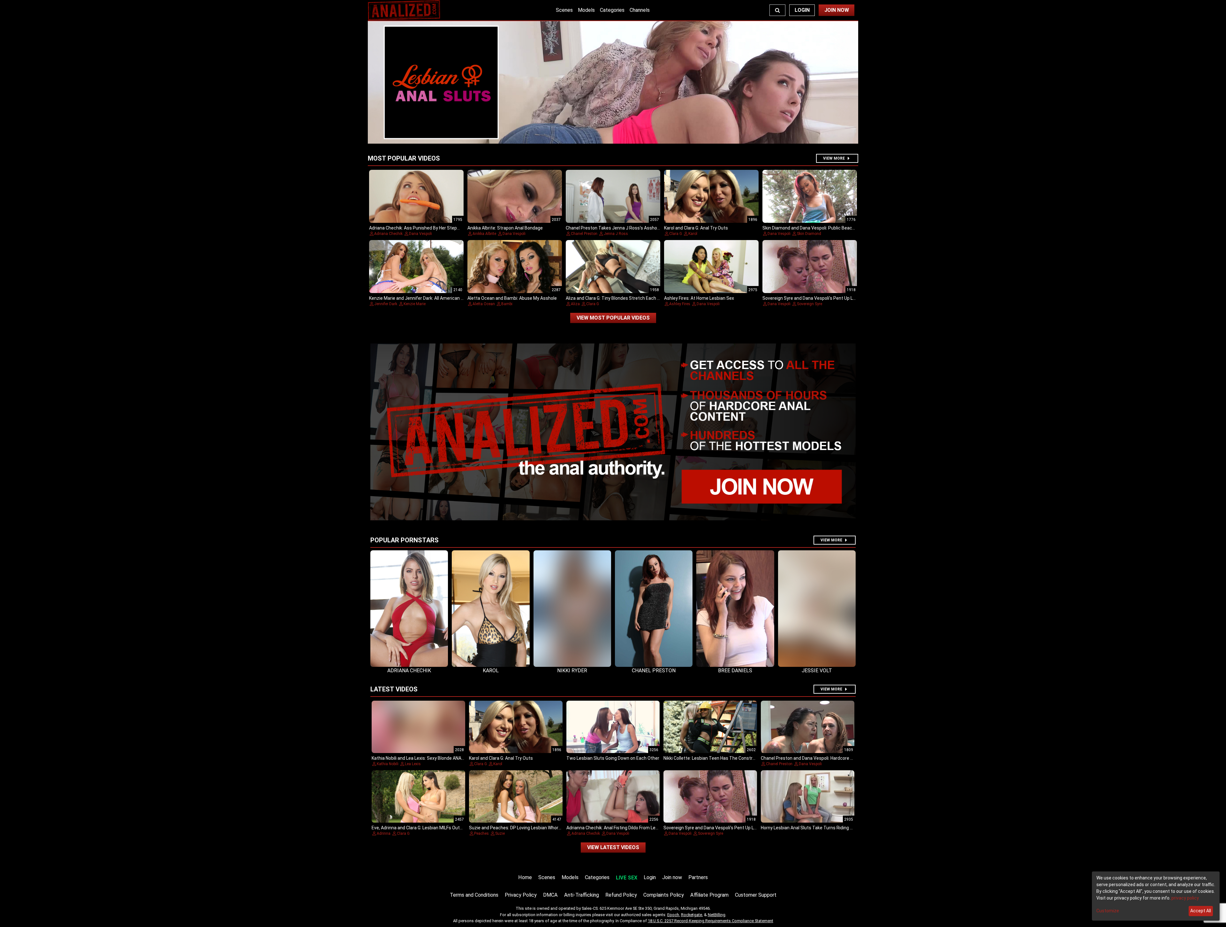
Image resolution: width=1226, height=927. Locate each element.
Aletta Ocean (484, 304)
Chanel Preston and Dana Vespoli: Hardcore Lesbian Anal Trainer (826, 758)
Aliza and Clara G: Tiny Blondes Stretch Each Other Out (621, 298)
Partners (698, 877)
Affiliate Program (709, 895)
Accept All (1200, 910)
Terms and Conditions (474, 895)
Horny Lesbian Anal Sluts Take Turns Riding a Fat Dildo (816, 827)
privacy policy (1185, 898)
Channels (640, 10)
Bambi (506, 304)
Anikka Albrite (484, 233)
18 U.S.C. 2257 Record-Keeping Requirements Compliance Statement (710, 920)
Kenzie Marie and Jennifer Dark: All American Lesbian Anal (428, 298)
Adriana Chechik (388, 233)
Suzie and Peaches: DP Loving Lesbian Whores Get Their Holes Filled (538, 827)
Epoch (673, 914)
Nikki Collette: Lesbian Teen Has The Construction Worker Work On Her (735, 758)
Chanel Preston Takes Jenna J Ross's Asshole (613, 227)
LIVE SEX (626, 878)
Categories (612, 10)
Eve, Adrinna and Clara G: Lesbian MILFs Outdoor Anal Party (431, 827)
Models (586, 10)
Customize (1107, 910)
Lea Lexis (413, 764)
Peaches (481, 833)
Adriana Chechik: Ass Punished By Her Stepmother (420, 227)
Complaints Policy (663, 895)
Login (802, 10)
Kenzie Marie (415, 304)
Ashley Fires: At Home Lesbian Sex (699, 298)
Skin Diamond (809, 233)
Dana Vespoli (420, 233)
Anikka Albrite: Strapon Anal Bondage (505, 227)
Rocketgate (691, 914)
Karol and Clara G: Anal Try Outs (696, 227)
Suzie (500, 833)
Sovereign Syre (809, 304)
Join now (672, 877)
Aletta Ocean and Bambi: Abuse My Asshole (512, 298)
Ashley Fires (679, 304)
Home (525, 877)
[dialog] (1156, 896)
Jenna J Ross (616, 233)
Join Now (836, 10)
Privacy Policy (521, 895)
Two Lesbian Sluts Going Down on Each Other (612, 758)
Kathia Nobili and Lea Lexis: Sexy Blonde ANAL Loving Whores (433, 758)
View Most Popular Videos (613, 318)
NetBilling (716, 914)
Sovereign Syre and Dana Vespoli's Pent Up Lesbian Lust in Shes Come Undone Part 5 (849, 298)
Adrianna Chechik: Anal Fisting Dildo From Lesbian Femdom (626, 827)
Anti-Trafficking (581, 895)
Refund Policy (621, 895)
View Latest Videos (613, 847)
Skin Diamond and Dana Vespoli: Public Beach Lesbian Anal (822, 227)
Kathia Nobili (387, 764)
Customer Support (755, 895)
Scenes (564, 10)
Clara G (675, 233)
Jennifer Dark (385, 304)
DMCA (550, 895)
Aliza (575, 304)
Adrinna (383, 833)
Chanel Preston (584, 233)
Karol (692, 233)
